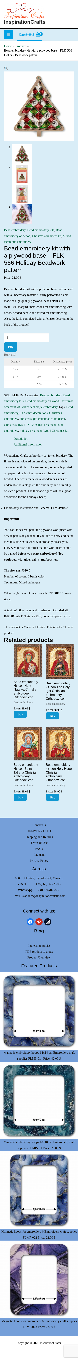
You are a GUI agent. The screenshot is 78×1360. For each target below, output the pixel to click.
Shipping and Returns (39, 837)
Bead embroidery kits (40, 230)
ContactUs (39, 825)
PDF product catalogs (39, 951)
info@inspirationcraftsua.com (46, 896)
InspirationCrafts (24, 22)
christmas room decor (51, 418)
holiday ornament (31, 430)
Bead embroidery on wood (42, 401)
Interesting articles (39, 945)
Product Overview (39, 957)
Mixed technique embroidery (39, 407)
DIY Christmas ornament (40, 424)
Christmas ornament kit (46, 236)
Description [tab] (21, 438)
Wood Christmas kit (55, 430)
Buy (10, 347)
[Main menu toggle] (8, 34)
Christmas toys (13, 424)
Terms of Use (39, 842)
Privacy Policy (39, 860)
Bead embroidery (15, 230)
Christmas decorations (34, 413)
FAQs (39, 848)
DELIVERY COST (39, 831)
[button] (6, 68)
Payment (39, 854)
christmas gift (28, 418)
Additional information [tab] (28, 444)
